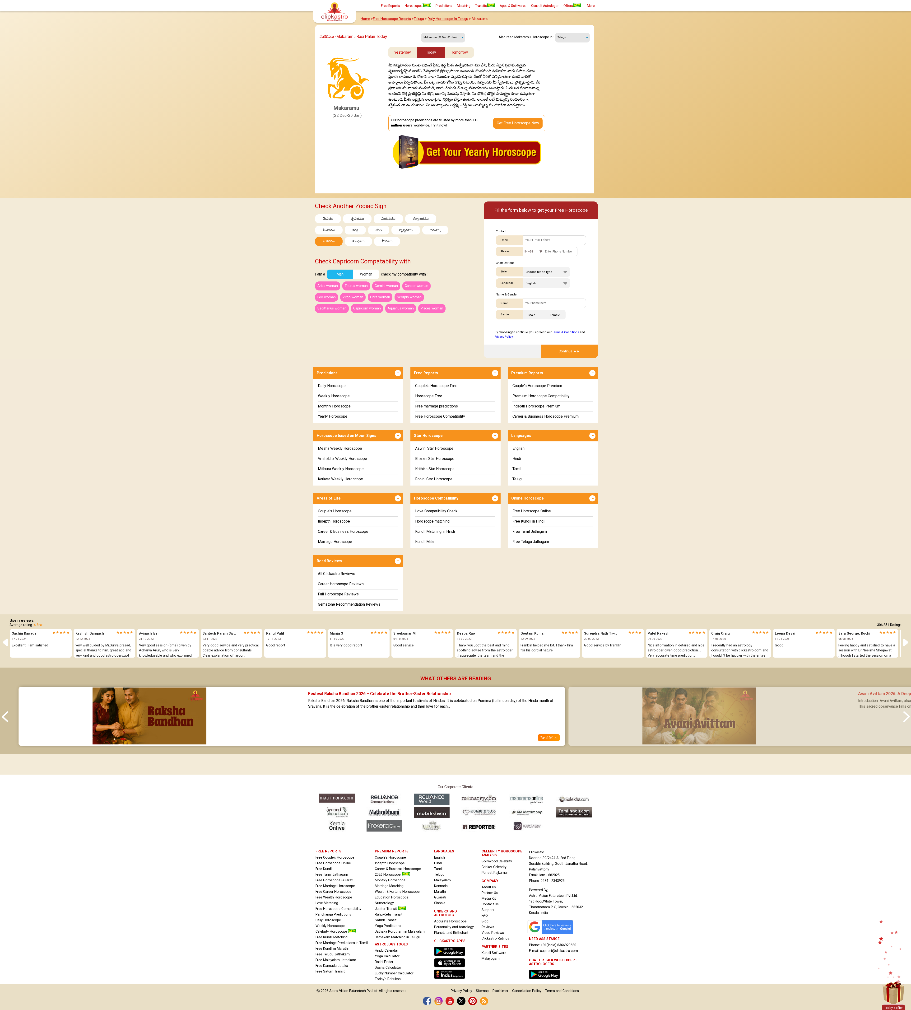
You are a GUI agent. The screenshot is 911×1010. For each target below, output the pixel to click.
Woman (366, 274)
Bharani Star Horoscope (434, 458)
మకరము (329, 241)
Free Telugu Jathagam (530, 541)
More (591, 6)
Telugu (419, 19)
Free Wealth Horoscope (334, 897)
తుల (379, 230)
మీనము (387, 241)
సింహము (329, 230)
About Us (489, 887)
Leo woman (326, 297)
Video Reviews (493, 933)
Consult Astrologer (545, 6)
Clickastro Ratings (495, 938)
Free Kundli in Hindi (528, 521)
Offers (568, 6)
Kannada (441, 886)
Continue (565, 351)
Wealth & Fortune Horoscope (397, 892)
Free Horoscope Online (531, 511)
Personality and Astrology (454, 927)
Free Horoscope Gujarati (334, 880)
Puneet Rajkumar (495, 873)
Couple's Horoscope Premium (537, 385)
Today (431, 52)
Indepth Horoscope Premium (536, 406)
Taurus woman (356, 286)
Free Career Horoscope (334, 892)
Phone (505, 251)
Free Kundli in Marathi (332, 949)
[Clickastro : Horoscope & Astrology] (450, 980)
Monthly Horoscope (334, 406)
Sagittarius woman (331, 308)
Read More (548, 738)
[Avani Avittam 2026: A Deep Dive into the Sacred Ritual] (699, 742)
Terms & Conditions (565, 332)
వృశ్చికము (406, 230)
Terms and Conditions (562, 991)
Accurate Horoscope (450, 921)
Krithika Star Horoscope (435, 469)
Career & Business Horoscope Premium (545, 416)
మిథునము (388, 219)
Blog (485, 921)
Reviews (488, 927)
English (518, 448)
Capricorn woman (367, 308)
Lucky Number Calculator (394, 973)
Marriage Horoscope (335, 541)
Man (340, 274)
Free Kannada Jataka (332, 966)
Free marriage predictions (436, 406)
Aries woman (327, 286)
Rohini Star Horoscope (433, 479)
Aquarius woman (401, 308)
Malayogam (491, 959)
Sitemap (482, 991)
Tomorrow (459, 52)
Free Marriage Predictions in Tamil (342, 943)
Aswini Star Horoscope (434, 448)
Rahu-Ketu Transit (388, 914)
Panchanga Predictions (333, 914)
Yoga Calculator (387, 956)
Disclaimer (500, 991)
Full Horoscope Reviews (338, 594)
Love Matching (327, 903)
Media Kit (489, 899)
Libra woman (380, 297)
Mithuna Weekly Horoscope (341, 469)
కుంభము (358, 241)
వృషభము (357, 219)
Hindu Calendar (386, 951)
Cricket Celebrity (494, 867)
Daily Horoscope (332, 385)
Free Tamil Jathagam (529, 531)
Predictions (444, 6)
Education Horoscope (392, 897)
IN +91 (529, 251)
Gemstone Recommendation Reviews (349, 604)
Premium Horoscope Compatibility (541, 396)
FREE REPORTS (328, 851)
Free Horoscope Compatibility (440, 416)
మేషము (328, 219)
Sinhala (439, 903)
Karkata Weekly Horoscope (340, 479)
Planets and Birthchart (451, 933)
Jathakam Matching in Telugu (397, 937)
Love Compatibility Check (436, 511)
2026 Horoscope (388, 875)
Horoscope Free (428, 396)
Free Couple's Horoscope (335, 858)
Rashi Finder (384, 962)
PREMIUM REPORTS (392, 851)
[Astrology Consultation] (545, 980)
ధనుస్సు (435, 230)
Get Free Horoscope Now (518, 123)
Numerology (384, 903)
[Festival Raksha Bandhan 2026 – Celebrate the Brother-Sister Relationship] (149, 742)
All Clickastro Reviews (336, 573)
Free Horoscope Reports (392, 19)
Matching (463, 6)
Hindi (516, 458)
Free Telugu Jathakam (333, 954)
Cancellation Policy (526, 991)
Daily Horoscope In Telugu (448, 19)
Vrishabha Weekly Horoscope (342, 458)
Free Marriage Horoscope (335, 886)
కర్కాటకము (421, 219)
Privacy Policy (504, 336)
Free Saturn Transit (330, 971)
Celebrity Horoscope (332, 932)
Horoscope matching (432, 521)
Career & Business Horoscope (343, 531)
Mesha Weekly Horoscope (340, 448)
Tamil (516, 469)
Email (504, 240)
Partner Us (490, 893)
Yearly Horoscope (332, 416)
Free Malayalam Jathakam (336, 960)
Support (488, 910)
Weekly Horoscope (334, 396)
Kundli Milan (425, 541)
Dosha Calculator (388, 968)
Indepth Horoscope (334, 521)
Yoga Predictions (388, 926)
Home (365, 19)
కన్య (355, 230)
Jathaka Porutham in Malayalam (400, 932)
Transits (481, 6)
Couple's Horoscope (335, 511)
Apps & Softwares (513, 6)
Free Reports (390, 6)
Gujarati (440, 897)
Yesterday (402, 52)
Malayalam (442, 880)
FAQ (485, 916)
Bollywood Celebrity (497, 861)
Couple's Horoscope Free (436, 385)
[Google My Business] (551, 934)
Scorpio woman (409, 297)
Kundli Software (494, 953)
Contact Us (490, 904)
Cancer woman (416, 286)
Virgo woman (353, 297)
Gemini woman (386, 286)
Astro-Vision (338, 991)
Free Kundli (324, 869)
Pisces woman (432, 308)
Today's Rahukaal (388, 979)
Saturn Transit (385, 920)
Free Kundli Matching (332, 937)
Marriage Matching (389, 886)
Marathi (440, 892)
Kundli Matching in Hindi (435, 531)
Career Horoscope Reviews (341, 584)
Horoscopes (414, 6)
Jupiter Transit (386, 909)
